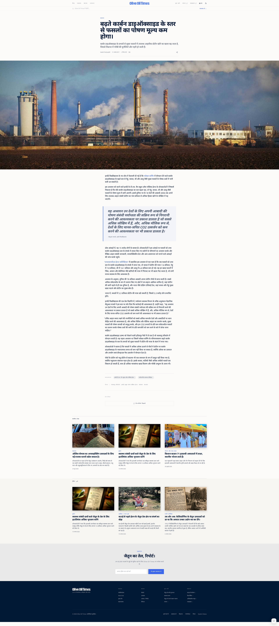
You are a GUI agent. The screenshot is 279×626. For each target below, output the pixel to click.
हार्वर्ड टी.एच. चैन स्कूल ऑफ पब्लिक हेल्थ (124, 377)
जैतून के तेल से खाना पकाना (171, 599)
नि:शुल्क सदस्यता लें (156, 571)
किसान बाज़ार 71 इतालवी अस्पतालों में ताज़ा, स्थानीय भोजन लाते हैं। (184, 455)
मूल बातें (177, 3)
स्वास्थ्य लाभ (167, 596)
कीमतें (142, 593)
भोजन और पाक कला (171, 451)
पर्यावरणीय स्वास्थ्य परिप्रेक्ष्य (145, 377)
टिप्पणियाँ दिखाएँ (141, 403)
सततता (146, 384)
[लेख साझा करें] (177, 52)
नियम (194, 614)
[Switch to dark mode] (206, 3)
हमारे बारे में (166, 614)
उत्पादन (92, 3)
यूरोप (120, 451)
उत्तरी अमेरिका (169, 514)
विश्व (73, 3)
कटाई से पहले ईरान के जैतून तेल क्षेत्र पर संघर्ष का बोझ (139, 518)
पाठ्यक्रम (192, 3)
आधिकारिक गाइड (191, 599)
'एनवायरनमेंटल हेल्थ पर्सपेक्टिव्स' (116, 262)
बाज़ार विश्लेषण (191, 593)
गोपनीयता (187, 614)
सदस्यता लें (173, 614)
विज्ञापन (181, 614)
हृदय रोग (120, 599)
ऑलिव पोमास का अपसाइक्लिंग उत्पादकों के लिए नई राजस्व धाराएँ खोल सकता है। (93, 455)
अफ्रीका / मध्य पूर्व (124, 514)
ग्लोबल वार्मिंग (149, 176)
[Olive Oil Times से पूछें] (273, 620)
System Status (202, 614)
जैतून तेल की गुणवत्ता (169, 593)
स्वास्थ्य (79, 3)
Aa (129, 52)
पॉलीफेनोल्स (121, 593)
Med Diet (121, 596)
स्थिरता (143, 602)
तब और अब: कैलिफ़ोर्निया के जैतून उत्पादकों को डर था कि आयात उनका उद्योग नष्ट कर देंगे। (185, 518)
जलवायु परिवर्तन (115, 384)
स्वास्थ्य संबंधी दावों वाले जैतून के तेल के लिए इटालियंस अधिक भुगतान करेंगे (137, 455)
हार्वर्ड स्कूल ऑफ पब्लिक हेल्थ (130, 384)
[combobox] (136, 9)
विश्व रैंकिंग (189, 596)
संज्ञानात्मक (120, 602)
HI (201, 3)
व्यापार (85, 3)
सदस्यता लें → (203, 8)
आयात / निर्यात (145, 599)
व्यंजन (184, 3)
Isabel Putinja (104, 52)
